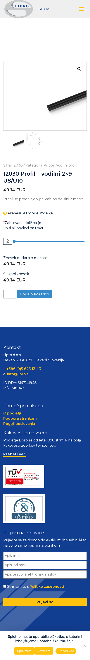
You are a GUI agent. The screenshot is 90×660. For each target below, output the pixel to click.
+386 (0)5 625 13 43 (23, 369)
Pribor (48, 165)
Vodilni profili (67, 165)
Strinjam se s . (35, 586)
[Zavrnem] (84, 645)
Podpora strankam (20, 418)
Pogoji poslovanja (19, 424)
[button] (82, 9)
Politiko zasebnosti (46, 586)
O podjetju (12, 413)
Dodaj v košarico (34, 294)
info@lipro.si (18, 374)
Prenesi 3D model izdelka (30, 213)
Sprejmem (24, 651)
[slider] (14, 241)
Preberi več (66, 651)
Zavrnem (44, 651)
